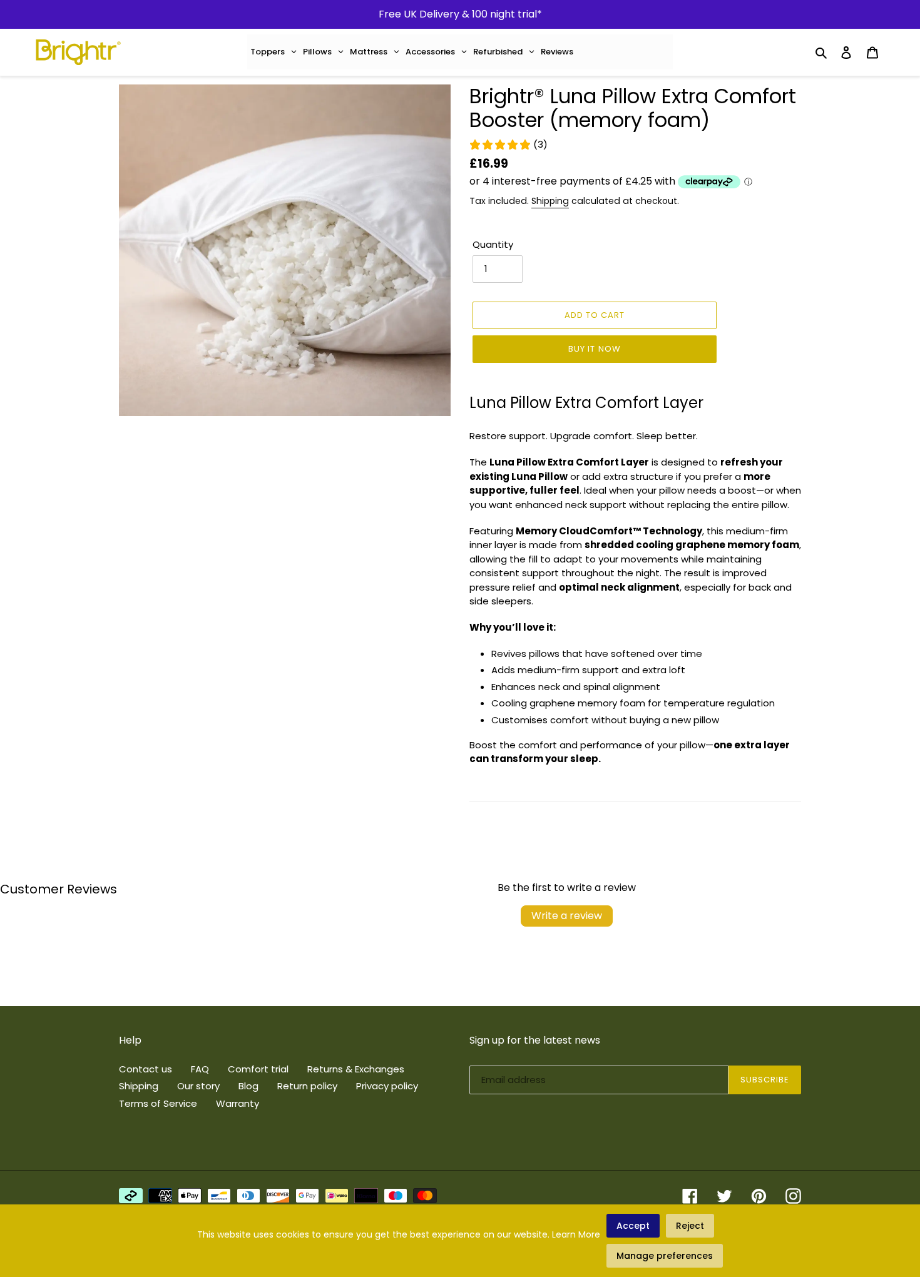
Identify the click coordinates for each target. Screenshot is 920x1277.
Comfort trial (258, 1069)
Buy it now (594, 349)
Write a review (566, 915)
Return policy (307, 1085)
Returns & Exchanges (355, 1069)
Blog (248, 1085)
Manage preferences (664, 1255)
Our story (198, 1085)
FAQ (200, 1069)
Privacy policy (387, 1085)
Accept (633, 1225)
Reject (690, 1225)
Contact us (145, 1069)
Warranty (237, 1103)
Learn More (576, 1234)
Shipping (550, 201)
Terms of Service (158, 1103)
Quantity (493, 244)
